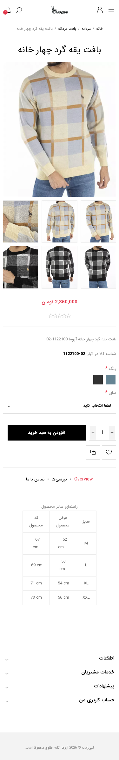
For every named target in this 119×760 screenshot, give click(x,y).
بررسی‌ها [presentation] (59, 479)
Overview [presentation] (83, 479)
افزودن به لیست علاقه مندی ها (109, 452)
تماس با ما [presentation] (35, 479)
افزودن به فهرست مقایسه (93, 452)
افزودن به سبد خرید (46, 432)
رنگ (112, 368)
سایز (112, 393)
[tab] (83, 479)
